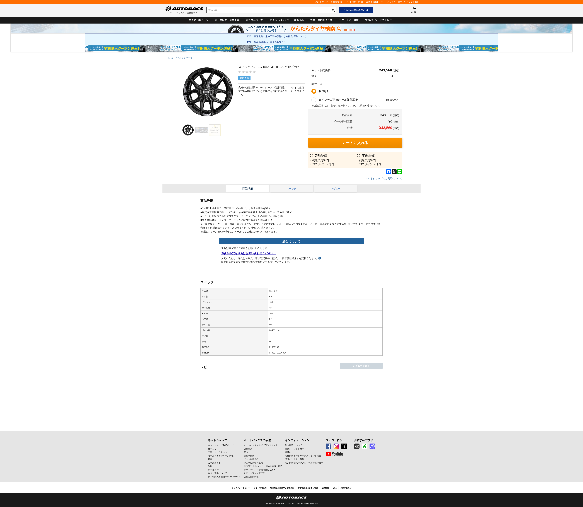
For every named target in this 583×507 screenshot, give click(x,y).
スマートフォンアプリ (254, 473)
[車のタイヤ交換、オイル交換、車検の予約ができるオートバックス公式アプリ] (357, 446)
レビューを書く (361, 365)
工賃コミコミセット (217, 452)
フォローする (334, 440)
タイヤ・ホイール (198, 20)
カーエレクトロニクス (227, 20)
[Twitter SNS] (344, 446)
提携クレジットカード (295, 448)
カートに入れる (355, 143)
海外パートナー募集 (294, 459)
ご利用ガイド (321, 2)
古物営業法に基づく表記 (308, 488)
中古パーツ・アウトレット (379, 20)
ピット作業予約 (352, 2)
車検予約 (370, 2)
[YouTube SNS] (334, 454)
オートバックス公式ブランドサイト (398, 2)
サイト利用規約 (260, 488)
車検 (246, 452)
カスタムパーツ (254, 20)
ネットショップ (217, 440)
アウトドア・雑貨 (348, 20)
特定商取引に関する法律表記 (282, 488)
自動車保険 (249, 455)
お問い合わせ (346, 488)
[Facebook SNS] (328, 446)
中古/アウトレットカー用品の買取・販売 (263, 466)
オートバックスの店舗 (257, 440)
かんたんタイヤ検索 (184, 58)
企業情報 (325, 488)
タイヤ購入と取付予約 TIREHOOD (224, 476)
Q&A (210, 466)
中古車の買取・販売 (253, 462)
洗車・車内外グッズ (321, 20)
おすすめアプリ (363, 440)
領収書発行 (213, 469)
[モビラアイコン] (372, 446)
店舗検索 (335, 2)
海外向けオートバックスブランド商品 (303, 455)
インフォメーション (297, 440)
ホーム (170, 58)
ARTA (287, 452)
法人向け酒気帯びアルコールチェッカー (304, 462)
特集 (210, 459)
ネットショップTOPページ (221, 445)
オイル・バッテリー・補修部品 (287, 20)
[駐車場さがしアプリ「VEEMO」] (364, 446)
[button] (187, 130)
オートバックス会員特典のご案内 (260, 469)
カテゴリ (212, 448)
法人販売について (293, 445)
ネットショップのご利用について (384, 178)
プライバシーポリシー (241, 488)
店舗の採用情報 (251, 476)
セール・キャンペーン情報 (221, 455)
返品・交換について (217, 473)
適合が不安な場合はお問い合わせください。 (248, 253)
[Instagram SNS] (336, 446)
